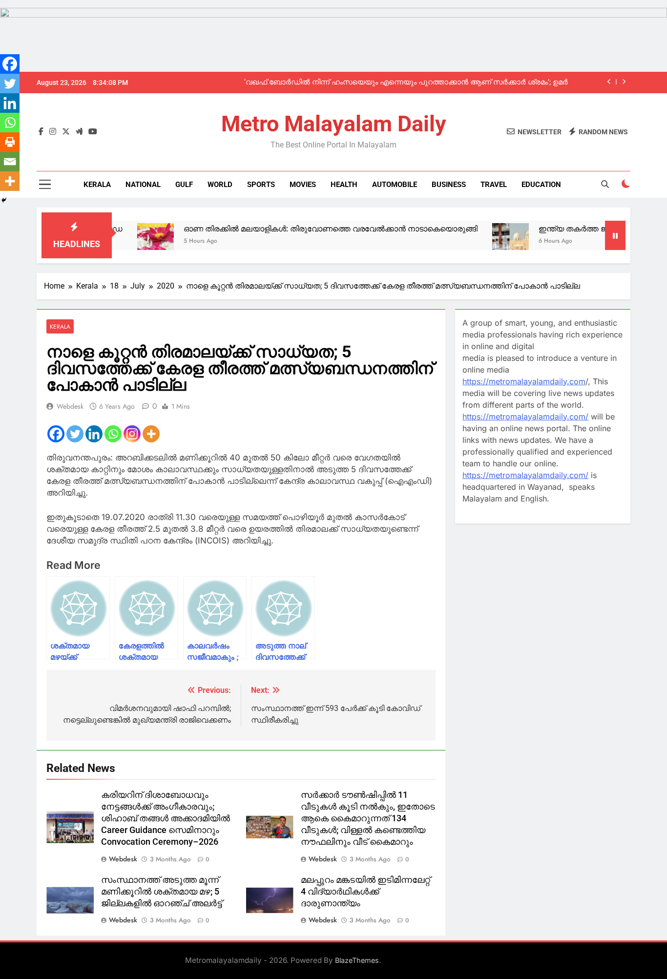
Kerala (97, 184)
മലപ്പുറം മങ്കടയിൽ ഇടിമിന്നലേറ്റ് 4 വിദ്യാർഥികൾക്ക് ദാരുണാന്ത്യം (365, 891)
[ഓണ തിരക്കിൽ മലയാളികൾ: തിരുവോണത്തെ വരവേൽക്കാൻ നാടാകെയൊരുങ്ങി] (124, 241)
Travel (493, 184)
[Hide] (4, 200)
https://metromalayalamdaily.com (523, 381)
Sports (261, 184)
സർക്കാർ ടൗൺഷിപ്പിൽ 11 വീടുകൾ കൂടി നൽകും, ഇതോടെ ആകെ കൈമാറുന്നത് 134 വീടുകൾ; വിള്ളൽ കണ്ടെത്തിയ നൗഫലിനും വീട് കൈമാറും (368, 818)
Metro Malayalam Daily (333, 124)
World (220, 184)
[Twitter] (74, 433)
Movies (303, 184)
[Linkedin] (94, 433)
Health (344, 184)
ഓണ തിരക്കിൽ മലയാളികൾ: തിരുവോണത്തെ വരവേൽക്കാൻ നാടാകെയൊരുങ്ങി (300, 228)
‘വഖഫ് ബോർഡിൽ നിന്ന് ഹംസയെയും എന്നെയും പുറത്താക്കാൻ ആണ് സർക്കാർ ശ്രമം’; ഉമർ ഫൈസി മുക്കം (406, 82)
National (143, 184)
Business (449, 184)
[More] (151, 433)
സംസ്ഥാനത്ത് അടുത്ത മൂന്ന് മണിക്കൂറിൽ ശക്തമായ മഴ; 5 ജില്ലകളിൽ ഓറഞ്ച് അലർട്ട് (161, 891)
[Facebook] (55, 433)
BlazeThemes (357, 960)
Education (541, 184)
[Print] (10, 142)
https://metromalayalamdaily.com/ (525, 416)
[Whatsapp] (113, 433)
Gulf (184, 184)
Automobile (394, 184)
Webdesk (70, 406)
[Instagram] (132, 433)
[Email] (10, 161)
